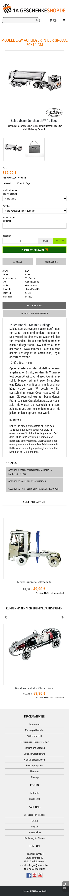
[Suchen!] (37, 20)
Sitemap (35, 777)
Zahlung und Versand (34, 747)
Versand (22, 177)
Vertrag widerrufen (34, 730)
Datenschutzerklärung (34, 753)
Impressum (34, 724)
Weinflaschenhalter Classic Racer (34, 688)
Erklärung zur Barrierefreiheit (34, 742)
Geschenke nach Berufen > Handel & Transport (33, 488)
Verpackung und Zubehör (34, 313)
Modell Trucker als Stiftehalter (34, 582)
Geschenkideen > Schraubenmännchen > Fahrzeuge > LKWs (30, 472)
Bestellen (7, 235)
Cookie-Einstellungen (34, 759)
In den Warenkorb (33, 249)
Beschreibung (34, 305)
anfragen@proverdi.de (38, 865)
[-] (56, 241)
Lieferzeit (7, 183)
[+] (63, 241)
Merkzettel (51, 261)
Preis (5, 168)
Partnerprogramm (34, 765)
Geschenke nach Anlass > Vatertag (27, 481)
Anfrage (17, 261)
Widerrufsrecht (34, 736)
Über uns (34, 771)
